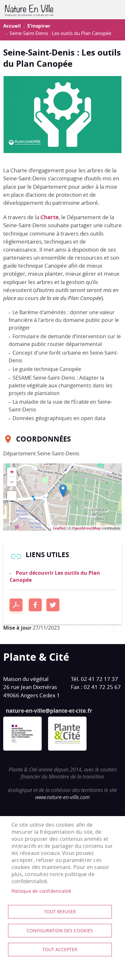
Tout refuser (60, 912)
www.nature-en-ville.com (62, 797)
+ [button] (12, 472)
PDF (16, 604)
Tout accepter (59, 949)
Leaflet (59, 528)
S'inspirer (38, 25)
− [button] (12, 481)
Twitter (52, 604)
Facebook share (35, 604)
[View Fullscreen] (12, 496)
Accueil (12, 25)
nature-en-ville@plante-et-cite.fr (49, 710)
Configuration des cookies (60, 931)
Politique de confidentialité (41, 891)
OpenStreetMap (86, 528)
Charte (49, 217)
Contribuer (111, 9)
